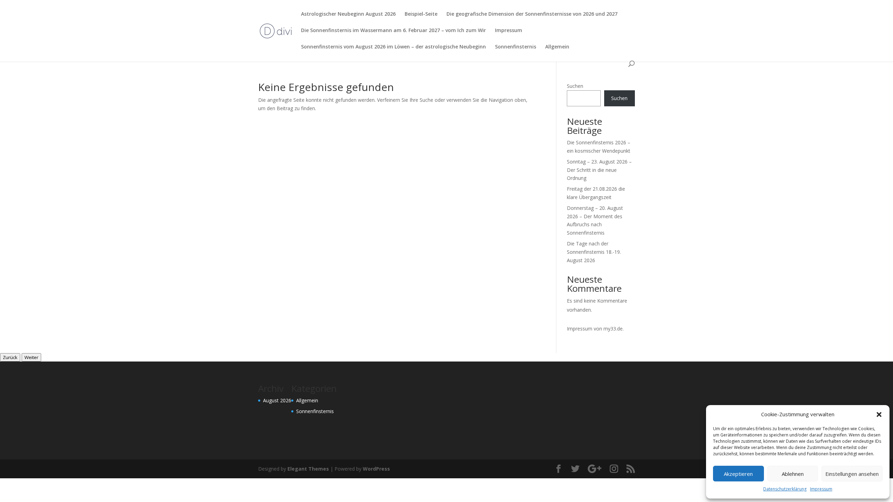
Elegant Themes (308, 468)
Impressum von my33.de (595, 328)
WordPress (376, 468)
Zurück (10, 357)
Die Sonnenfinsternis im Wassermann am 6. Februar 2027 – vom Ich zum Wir (393, 30)
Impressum (821, 489)
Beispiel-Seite (421, 14)
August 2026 (277, 400)
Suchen (575, 86)
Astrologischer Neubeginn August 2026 (348, 14)
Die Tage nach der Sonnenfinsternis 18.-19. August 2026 (594, 252)
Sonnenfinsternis (515, 47)
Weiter (31, 357)
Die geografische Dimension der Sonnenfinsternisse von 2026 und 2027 (531, 14)
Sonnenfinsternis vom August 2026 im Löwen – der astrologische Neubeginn (393, 47)
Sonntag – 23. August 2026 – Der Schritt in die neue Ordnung (599, 170)
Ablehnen (793, 473)
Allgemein (557, 47)
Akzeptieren (738, 473)
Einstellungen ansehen (852, 473)
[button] (879, 414)
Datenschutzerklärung (784, 489)
